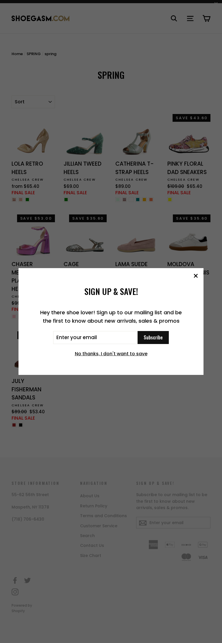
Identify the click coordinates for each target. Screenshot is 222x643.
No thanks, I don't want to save (111, 353)
